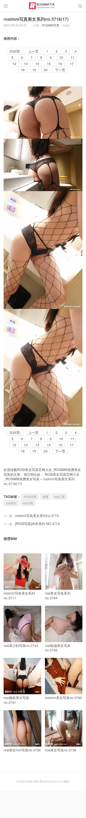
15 (49, 63)
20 (46, 69)
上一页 (33, 51)
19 (34, 69)
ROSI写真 (30, 497)
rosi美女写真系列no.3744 (57, 595)
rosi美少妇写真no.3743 (21, 645)
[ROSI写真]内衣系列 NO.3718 (37, 523)
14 (37, 63)
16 (60, 63)
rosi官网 (27, 503)
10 (61, 57)
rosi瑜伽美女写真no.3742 (57, 648)
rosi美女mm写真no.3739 (22, 750)
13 (26, 63)
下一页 (60, 69)
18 (23, 69)
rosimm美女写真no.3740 (63, 697)
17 (72, 63)
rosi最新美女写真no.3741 (16, 700)
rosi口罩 (59, 497)
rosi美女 (11, 503)
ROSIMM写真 (50, 25)
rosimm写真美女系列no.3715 (37, 515)
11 (73, 57)
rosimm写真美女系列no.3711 (19, 595)
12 (14, 63)
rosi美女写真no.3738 (60, 750)
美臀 (45, 497)
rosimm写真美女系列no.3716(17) (36, 19)
